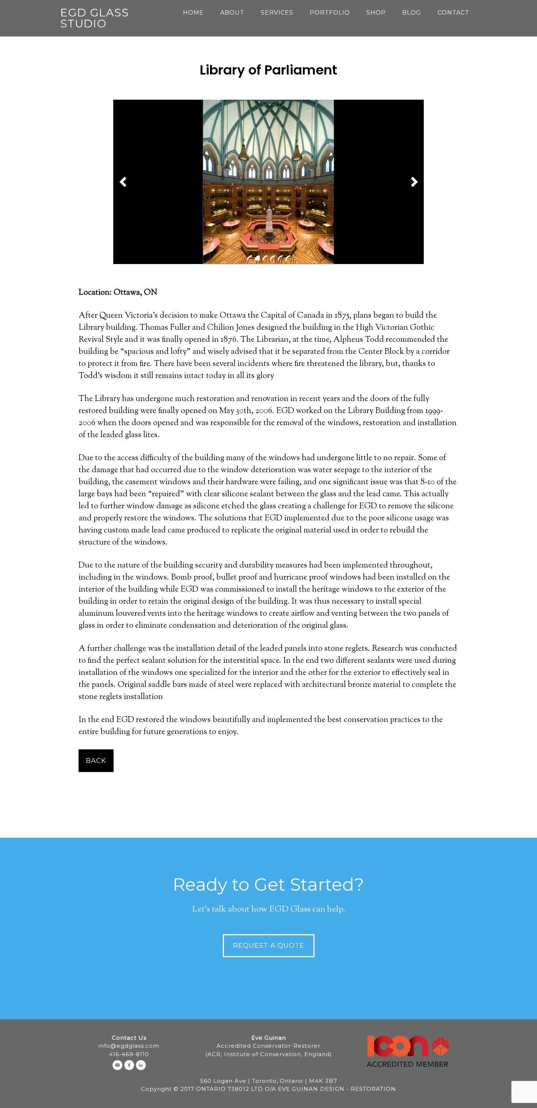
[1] (249, 257)
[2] (257, 257)
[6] (287, 257)
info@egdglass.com (129, 1045)
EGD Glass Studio (94, 18)
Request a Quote (268, 945)
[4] (272, 257)
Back (96, 761)
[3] (264, 257)
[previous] (123, 182)
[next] (414, 182)
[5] (280, 257)
